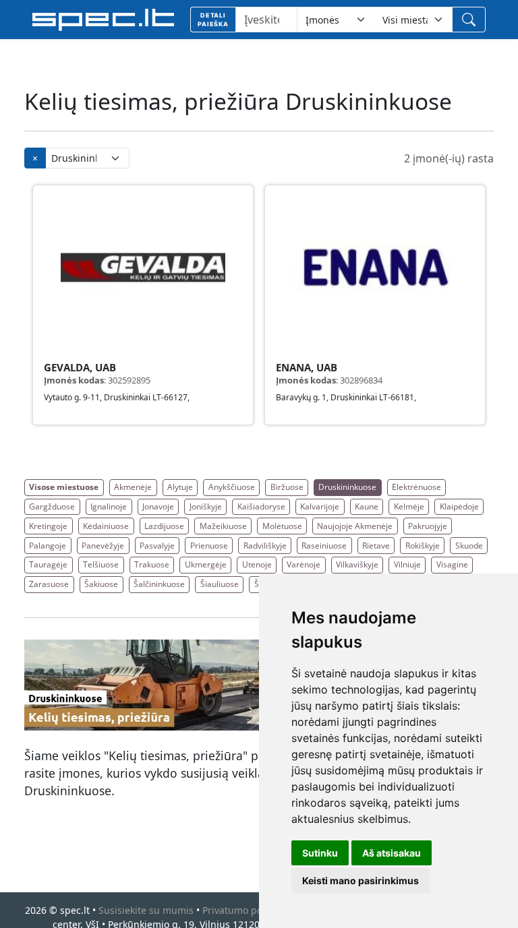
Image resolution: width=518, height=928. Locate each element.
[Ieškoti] (469, 19)
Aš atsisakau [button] (391, 853)
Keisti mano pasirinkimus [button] (360, 880)
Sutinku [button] (320, 853)
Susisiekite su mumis (146, 910)
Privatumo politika (243, 910)
